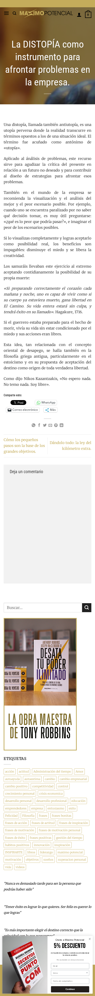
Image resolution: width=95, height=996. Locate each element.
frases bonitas (61, 815)
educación (78, 801)
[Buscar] (14, 13)
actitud (24, 771)
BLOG (48, 3)
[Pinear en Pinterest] (56, 425)
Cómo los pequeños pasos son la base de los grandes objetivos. (24, 445)
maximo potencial (70, 852)
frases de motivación (19, 830)
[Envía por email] (50, 425)
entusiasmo (56, 808)
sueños (48, 859)
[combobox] (69, 973)
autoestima (32, 779)
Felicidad (11, 815)
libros (31, 852)
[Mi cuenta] (79, 14)
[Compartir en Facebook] (39, 425)
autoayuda (12, 779)
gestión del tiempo (69, 838)
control (63, 786)
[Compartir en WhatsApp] (33, 425)
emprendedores (16, 808)
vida (8, 867)
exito (72, 808)
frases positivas (40, 838)
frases (43, 815)
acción (9, 771)
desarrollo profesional (51, 801)
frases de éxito (15, 838)
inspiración (62, 845)
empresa (37, 808)
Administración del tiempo (52, 771)
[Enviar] (86, 607)
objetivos (32, 859)
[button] (6, 13)
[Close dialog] (90, 939)
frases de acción (16, 823)
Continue (70, 989)
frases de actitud (43, 823)
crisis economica (51, 793)
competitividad (42, 786)
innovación (42, 845)
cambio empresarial (73, 779)
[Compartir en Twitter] (45, 425)
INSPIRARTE (14, 852)
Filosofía (28, 815)
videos (20, 867)
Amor (79, 771)
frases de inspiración (73, 823)
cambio (50, 779)
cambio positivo (16, 786)
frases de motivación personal (59, 830)
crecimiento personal (20, 793)
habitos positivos (17, 845)
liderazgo (46, 852)
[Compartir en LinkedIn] (61, 425)
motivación (13, 859)
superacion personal (72, 859)
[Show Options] (87, 973)
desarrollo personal (18, 801)
